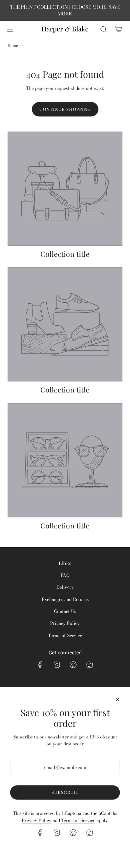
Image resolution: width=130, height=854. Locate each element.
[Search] (103, 29)
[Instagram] (56, 664)
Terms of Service (78, 820)
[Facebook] (40, 664)
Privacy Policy (36, 820)
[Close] (117, 699)
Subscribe (65, 792)
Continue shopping (65, 109)
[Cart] (118, 29)
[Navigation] (10, 29)
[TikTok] (89, 664)
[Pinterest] (73, 664)
